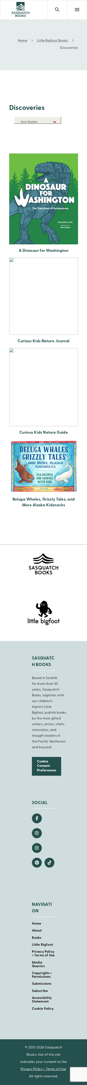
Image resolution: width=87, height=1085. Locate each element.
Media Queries (38, 964)
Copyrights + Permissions (42, 975)
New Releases (49, 130)
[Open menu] (77, 10)
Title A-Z (53, 137)
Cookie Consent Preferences (46, 766)
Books (37, 938)
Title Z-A (53, 144)
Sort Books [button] (29, 122)
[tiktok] (49, 863)
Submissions (41, 984)
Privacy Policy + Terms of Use (43, 953)
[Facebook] (37, 818)
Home (36, 924)
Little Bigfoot (42, 945)
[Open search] (57, 10)
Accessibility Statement (42, 999)
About (37, 931)
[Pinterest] (37, 863)
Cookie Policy (43, 1009)
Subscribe (40, 991)
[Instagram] (37, 833)
